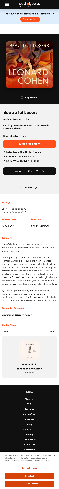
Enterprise (29, 450)
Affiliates (29, 419)
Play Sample (31, 97)
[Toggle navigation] (7, 4)
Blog (29, 424)
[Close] (55, 456)
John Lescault (41, 125)
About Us (29, 399)
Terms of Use (29, 414)
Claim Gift (29, 445)
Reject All (29, 476)
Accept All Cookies (29, 484)
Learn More (30, 440)
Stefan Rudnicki (12, 128)
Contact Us (29, 429)
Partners (29, 409)
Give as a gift (31, 187)
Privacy (29, 434)
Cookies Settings (29, 468)
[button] (5, 331)
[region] (29, 470)
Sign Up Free (30, 19)
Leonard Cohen (21, 119)
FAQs (29, 404)
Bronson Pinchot (23, 125)
